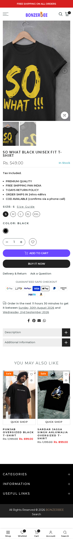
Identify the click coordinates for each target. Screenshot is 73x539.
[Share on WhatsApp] (44, 320)
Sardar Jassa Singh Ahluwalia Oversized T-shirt (52, 434)
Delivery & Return (15, 273)
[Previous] (8, 71)
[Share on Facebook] (28, 320)
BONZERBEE (55, 510)
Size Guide (26, 206)
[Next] (64, 71)
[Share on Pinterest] (34, 320)
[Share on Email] (39, 320)
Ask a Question (40, 273)
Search (36, 514)
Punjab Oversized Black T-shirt (18, 432)
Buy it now (36, 263)
